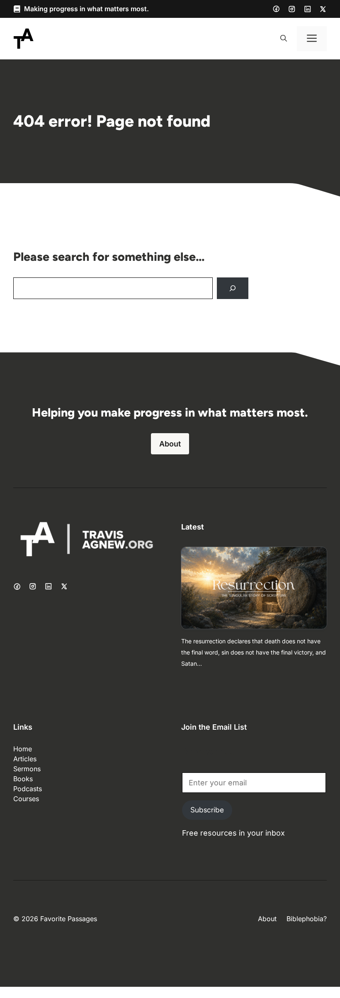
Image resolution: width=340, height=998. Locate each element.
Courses (26, 798)
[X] (323, 9)
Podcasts (27, 789)
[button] (283, 38)
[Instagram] (292, 9)
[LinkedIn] (307, 9)
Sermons (27, 769)
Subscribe (207, 809)
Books (23, 779)
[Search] (232, 288)
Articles (24, 759)
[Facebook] (276, 8)
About (170, 443)
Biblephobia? (307, 919)
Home (22, 749)
